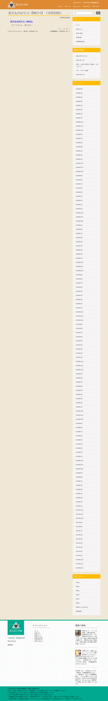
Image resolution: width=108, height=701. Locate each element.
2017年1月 (79, 555)
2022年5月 (79, 291)
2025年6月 (79, 142)
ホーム (78, 25)
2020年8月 (79, 378)
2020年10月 (79, 369)
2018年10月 (79, 469)
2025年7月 (79, 138)
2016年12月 (79, 559)
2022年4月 (79, 295)
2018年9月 (79, 473)
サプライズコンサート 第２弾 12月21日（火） (24, 31)
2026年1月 (79, 118)
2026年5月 (79, 101)
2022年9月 (79, 275)
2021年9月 (79, 324)
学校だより (68, 6)
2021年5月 (79, 341)
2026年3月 (79, 109)
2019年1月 (79, 456)
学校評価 (78, 37)
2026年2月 (79, 114)
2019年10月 (79, 419)
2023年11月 (79, 217)
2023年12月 (79, 213)
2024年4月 (79, 196)
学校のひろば (76, 6)
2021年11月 (79, 316)
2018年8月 (79, 477)
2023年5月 (79, 241)
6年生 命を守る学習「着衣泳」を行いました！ (87, 65)
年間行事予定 (86, 6)
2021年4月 (79, 345)
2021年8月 (79, 328)
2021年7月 (79, 332)
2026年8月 (79, 89)
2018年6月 (79, 485)
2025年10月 (79, 130)
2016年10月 (79, 568)
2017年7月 (79, 530)
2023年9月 (79, 225)
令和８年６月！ (80, 74)
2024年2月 (79, 204)
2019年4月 (79, 444)
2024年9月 (79, 175)
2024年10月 (79, 171)
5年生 (77, 599)
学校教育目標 (80, 41)
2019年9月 (79, 423)
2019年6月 (79, 436)
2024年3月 (79, 200)
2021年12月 (79, 312)
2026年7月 (79, 93)
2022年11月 (79, 266)
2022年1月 (79, 308)
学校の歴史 (79, 33)
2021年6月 (79, 336)
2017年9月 (79, 522)
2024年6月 (79, 188)
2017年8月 (79, 526)
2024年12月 (79, 163)
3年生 (77, 590)
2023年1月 (79, 258)
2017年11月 (79, 514)
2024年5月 (79, 192)
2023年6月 (79, 237)
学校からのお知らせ (64, 29)
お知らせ (60, 6)
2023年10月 (79, 221)
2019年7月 (79, 431)
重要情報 (78, 611)
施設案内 (10, 645)
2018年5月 (79, 489)
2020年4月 (79, 394)
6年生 (77, 603)
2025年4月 (79, 151)
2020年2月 (79, 402)
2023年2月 (79, 254)
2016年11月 (79, 564)
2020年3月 (79, 398)
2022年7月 (79, 283)
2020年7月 (79, 382)
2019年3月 (79, 448)
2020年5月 (79, 390)
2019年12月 (79, 411)
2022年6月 (79, 287)
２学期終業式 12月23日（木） (59, 31)
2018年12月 (79, 460)
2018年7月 (79, 481)
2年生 (77, 586)
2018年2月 (79, 502)
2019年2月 (79, 452)
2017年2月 (79, 551)
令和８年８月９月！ (82, 56)
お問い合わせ (95, 6)
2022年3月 (79, 299)
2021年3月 (79, 349)
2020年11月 (79, 365)
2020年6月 (79, 386)
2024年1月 (79, 208)
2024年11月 (79, 167)
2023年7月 (79, 233)
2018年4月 (79, 493)
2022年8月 (79, 279)
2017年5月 (79, 539)
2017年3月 (79, 547)
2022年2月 (79, 303)
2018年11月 (79, 464)
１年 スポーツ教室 (82, 70)
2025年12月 (79, 122)
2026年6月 (79, 97)
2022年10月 (79, 270)
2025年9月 (79, 134)
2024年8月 (79, 180)
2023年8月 (79, 229)
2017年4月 (79, 543)
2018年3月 (79, 497)
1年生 (77, 582)
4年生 (77, 595)
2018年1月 (79, 506)
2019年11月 (79, 415)
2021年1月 (79, 357)
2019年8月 (79, 427)
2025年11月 (79, 126)
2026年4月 (79, 105)
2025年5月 (79, 147)
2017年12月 (79, 510)
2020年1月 (79, 407)
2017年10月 (79, 518)
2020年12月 (79, 361)
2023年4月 (79, 246)
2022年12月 (79, 262)
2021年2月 (79, 353)
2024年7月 (79, 184)
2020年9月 (79, 374)
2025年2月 (79, 155)
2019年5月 (79, 440)
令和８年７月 (80, 60)
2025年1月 (79, 159)
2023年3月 (79, 250)
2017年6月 (79, 535)
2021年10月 (79, 320)
